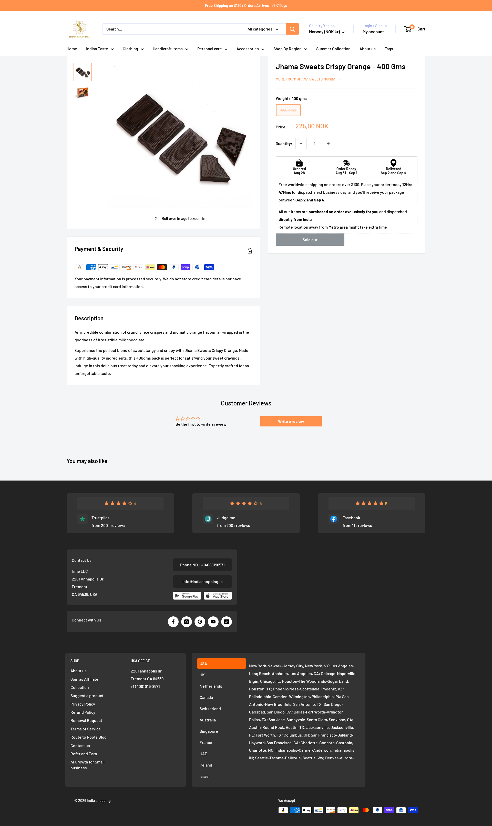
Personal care (209, 48)
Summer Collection (333, 48)
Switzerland (210, 708)
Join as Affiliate (84, 679)
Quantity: (284, 143)
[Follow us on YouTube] (213, 621)
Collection (79, 687)
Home (72, 48)
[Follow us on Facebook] (173, 621)
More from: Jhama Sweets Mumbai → (308, 79)
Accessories (248, 48)
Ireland (206, 764)
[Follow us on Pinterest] (199, 621)
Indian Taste (97, 48)
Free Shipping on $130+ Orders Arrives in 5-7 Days (246, 5)
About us (368, 48)
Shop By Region (287, 48)
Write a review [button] (291, 421)
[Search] (292, 29)
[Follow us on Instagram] (186, 621)
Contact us (80, 745)
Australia (208, 719)
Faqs (389, 48)
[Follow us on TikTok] (226, 621)
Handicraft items (168, 48)
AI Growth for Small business (87, 764)
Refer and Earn (83, 753)
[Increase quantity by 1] (328, 143)
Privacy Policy (82, 703)
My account (373, 31)
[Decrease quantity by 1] (301, 143)
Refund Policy (82, 712)
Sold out (310, 239)
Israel (205, 776)
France (206, 742)
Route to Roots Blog (88, 737)
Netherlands (211, 686)
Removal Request (86, 720)
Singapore (209, 731)
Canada (206, 697)
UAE (203, 753)
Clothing (130, 48)
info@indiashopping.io (202, 581)
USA (203, 663)
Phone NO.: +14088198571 (202, 564)
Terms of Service (85, 728)
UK (202, 674)
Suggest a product (87, 695)
